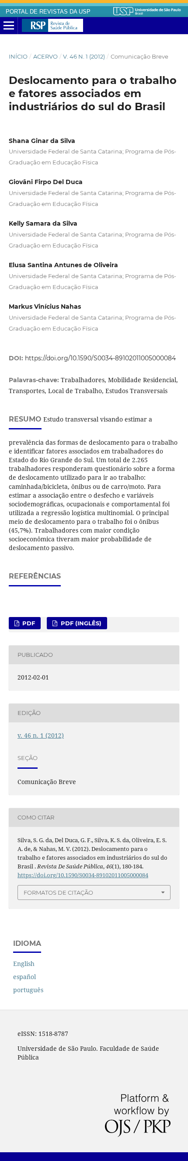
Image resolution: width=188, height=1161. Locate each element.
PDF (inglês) (80, 623)
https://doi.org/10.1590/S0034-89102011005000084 (100, 358)
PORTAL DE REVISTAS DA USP (48, 12)
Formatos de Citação (58, 892)
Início (18, 56)
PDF (28, 623)
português (28, 990)
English (24, 963)
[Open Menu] (8, 26)
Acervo (45, 56)
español (24, 977)
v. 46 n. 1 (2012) (84, 56)
